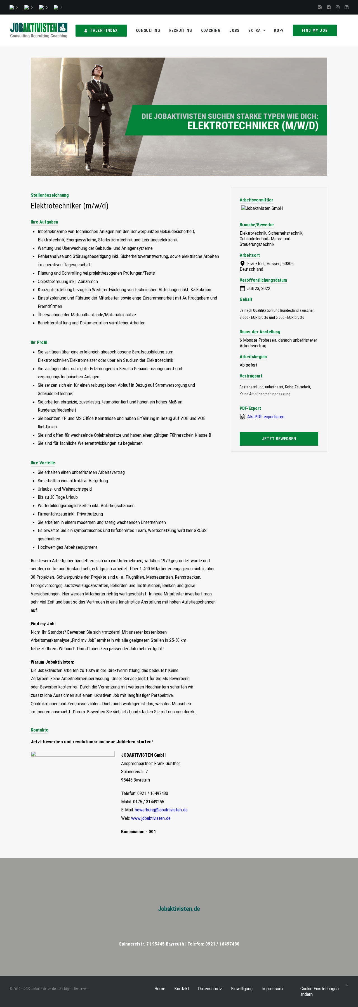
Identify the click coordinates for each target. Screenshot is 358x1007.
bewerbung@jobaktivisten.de (161, 810)
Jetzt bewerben (279, 438)
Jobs (234, 30)
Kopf (279, 30)
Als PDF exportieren (265, 416)
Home (159, 988)
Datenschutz (210, 988)
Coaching (211, 30)
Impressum (272, 988)
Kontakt (181, 988)
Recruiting (180, 30)
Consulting (148, 30)
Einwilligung (242, 988)
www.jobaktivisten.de (151, 818)
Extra (254, 30)
